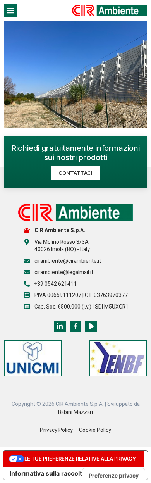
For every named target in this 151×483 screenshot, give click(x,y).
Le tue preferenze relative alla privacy (80, 458)
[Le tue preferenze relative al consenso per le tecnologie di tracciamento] (113, 475)
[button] (10, 10)
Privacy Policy (56, 430)
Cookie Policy (95, 430)
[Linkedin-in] (60, 327)
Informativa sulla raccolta (48, 473)
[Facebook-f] (76, 327)
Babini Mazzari (75, 412)
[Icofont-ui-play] (91, 327)
